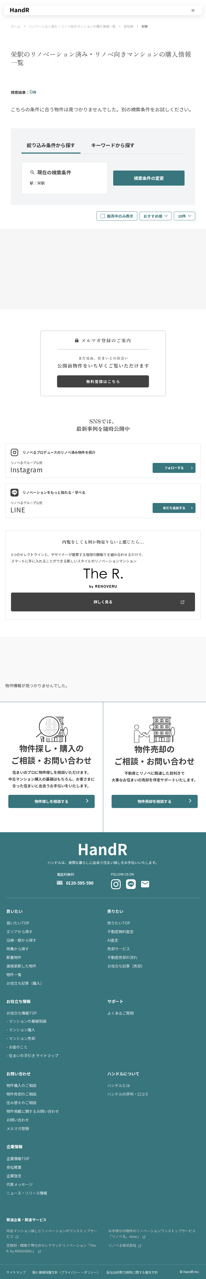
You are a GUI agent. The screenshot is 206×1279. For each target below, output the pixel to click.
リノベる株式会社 (122, 1245)
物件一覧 (13, 974)
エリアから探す (19, 931)
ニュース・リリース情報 (26, 1193)
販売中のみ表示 (120, 216)
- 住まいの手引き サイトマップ (32, 1055)
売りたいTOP (118, 923)
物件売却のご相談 (21, 1094)
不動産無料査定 (120, 931)
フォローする (174, 467)
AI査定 (112, 940)
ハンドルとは (118, 1085)
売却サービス (118, 948)
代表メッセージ (19, 1184)
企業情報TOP (17, 1158)
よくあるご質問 (120, 1013)
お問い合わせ (17, 1119)
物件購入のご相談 (21, 1085)
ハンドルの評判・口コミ (128, 1094)
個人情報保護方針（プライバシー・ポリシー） (66, 1272)
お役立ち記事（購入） (25, 983)
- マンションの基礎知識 (26, 1021)
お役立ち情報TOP (21, 1013)
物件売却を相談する (154, 801)
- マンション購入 (20, 1029)
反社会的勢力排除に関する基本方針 (132, 1272)
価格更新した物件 (21, 966)
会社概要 (13, 1167)
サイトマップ (16, 1272)
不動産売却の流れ (122, 957)
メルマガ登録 (17, 1128)
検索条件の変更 (149, 178)
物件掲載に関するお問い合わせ (32, 1111)
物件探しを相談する (51, 801)
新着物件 (13, 957)
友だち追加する (174, 507)
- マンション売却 (20, 1038)
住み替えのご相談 (21, 1102)
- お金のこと (17, 1047)
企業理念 (13, 1175)
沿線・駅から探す (21, 940)
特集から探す (17, 948)
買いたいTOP (17, 923)
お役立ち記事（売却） (126, 966)
